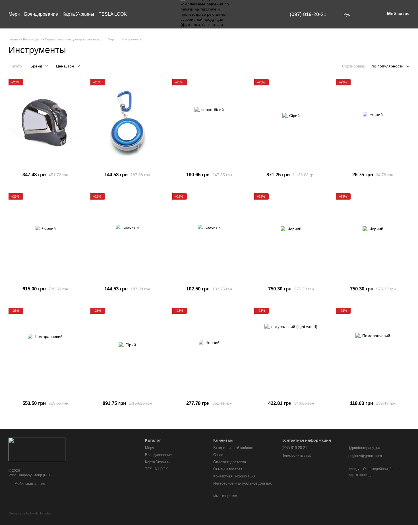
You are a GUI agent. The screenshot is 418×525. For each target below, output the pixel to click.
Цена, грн (65, 66)
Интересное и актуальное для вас (242, 483)
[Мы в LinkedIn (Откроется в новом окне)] (274, 14)
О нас (218, 455)
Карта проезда (360, 475)
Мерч (14, 14)
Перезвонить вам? (297, 456)
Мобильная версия (29, 484)
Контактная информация (234, 476)
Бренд (36, 66)
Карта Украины (78, 14)
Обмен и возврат (227, 469)
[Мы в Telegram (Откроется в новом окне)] (267, 14)
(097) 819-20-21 (308, 14)
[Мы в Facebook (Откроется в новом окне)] (253, 14)
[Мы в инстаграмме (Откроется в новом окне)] (260, 14)
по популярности (387, 66)
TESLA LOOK (113, 14)
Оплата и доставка (229, 462)
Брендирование (41, 14)
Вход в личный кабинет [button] (233, 448)
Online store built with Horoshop (30, 513)
